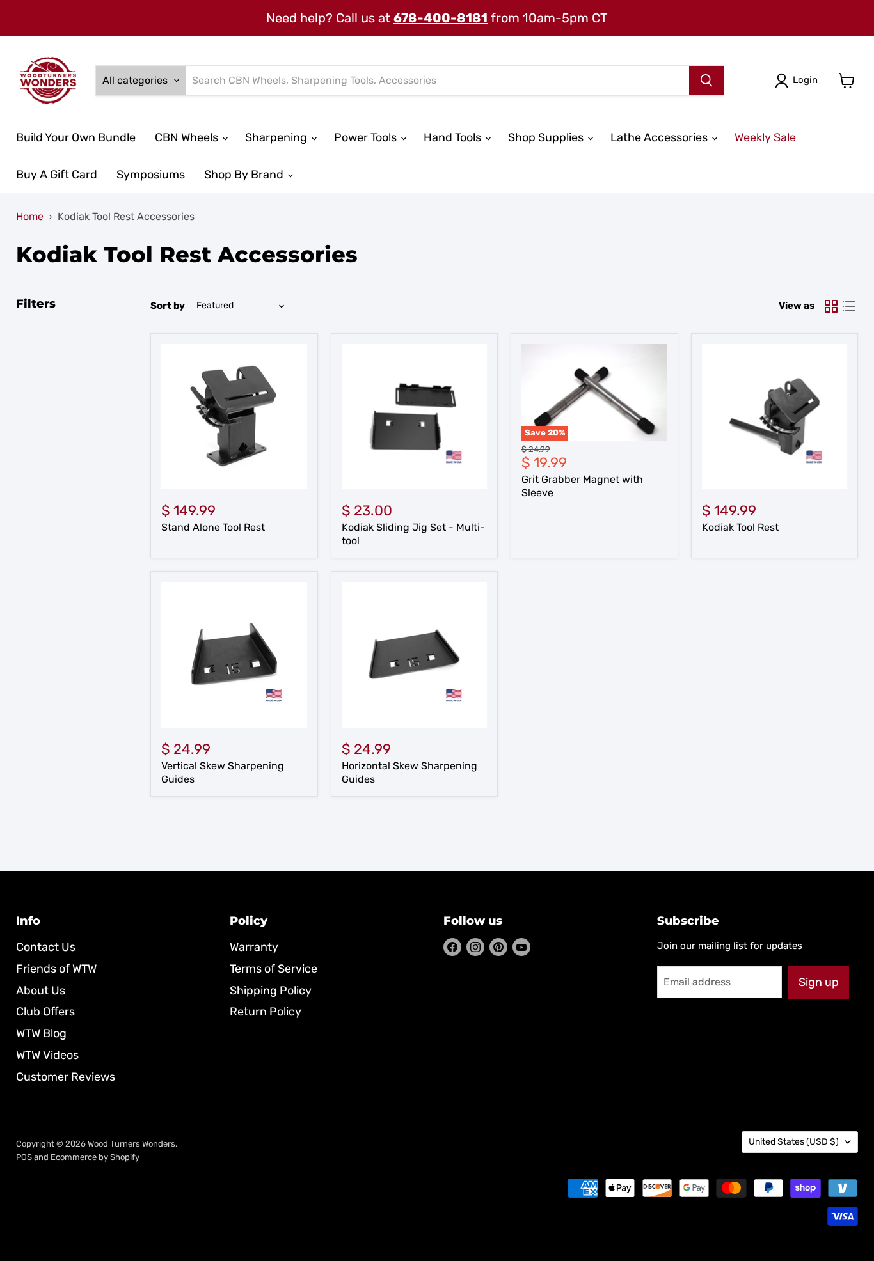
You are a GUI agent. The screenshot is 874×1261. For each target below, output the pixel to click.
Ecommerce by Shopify (95, 1157)
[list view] (849, 306)
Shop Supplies (547, 137)
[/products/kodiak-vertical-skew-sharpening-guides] (234, 655)
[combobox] (437, 80)
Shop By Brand (245, 175)
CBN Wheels (188, 137)
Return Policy (265, 1012)
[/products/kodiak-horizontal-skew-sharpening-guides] (415, 655)
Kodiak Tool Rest (740, 527)
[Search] (706, 80)
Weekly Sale (765, 137)
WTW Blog (41, 1033)
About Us (40, 990)
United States (794, 1141)
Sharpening (277, 137)
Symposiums (150, 175)
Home (30, 217)
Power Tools (366, 137)
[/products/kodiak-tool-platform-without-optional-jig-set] (775, 417)
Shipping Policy (271, 990)
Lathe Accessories (660, 137)
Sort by (167, 306)
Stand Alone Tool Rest (213, 527)
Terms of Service (273, 969)
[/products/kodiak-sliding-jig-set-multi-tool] (415, 417)
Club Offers (45, 1012)
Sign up (819, 982)
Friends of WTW (56, 969)
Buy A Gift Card (56, 175)
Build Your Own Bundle (76, 137)
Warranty (254, 947)
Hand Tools (454, 137)
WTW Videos (47, 1055)
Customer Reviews (65, 1077)
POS (24, 1157)
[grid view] (831, 306)
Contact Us (45, 947)
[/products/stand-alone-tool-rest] (234, 417)
